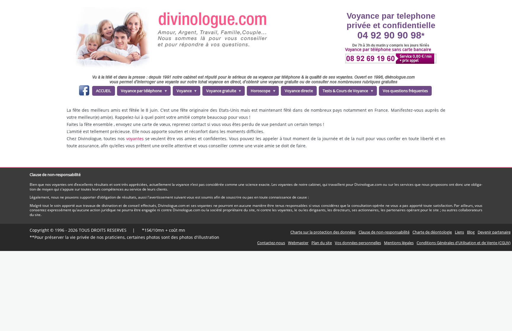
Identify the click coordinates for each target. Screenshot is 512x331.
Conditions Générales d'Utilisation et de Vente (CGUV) (464, 242)
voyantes (135, 138)
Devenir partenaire (494, 232)
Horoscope (258, 92)
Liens (459, 232)
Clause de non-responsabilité (384, 232)
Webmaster (298, 242)
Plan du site (321, 242)
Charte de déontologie (432, 232)
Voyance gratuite (219, 92)
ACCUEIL (103, 90)
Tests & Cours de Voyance (343, 92)
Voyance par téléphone (139, 92)
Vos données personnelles (358, 242)
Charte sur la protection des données (323, 232)
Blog (471, 232)
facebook (84, 91)
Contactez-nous (271, 242)
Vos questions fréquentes (405, 90)
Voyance (182, 92)
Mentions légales (399, 242)
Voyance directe (299, 90)
